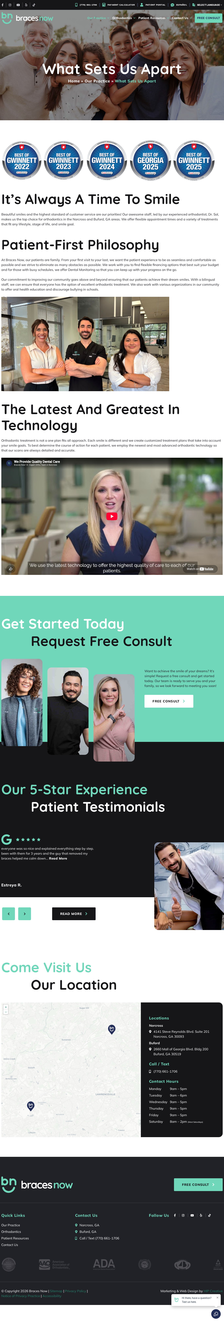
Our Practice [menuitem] (96, 18)
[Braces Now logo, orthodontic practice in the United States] (27, 18)
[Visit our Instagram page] (10, 4)
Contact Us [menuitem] (180, 18)
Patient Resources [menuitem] (152, 18)
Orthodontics (11, 1232)
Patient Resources (15, 1238)
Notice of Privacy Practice (20, 1296)
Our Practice (97, 80)
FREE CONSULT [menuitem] (208, 18)
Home (74, 80)
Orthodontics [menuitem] (122, 18)
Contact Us (9, 1245)
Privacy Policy (75, 1291)
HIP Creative (213, 1291)
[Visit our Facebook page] (2, 4)
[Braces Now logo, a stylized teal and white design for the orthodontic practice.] (37, 1184)
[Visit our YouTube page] (18, 4)
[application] (71, 1069)
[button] (30, 1106)
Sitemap (56, 1291)
